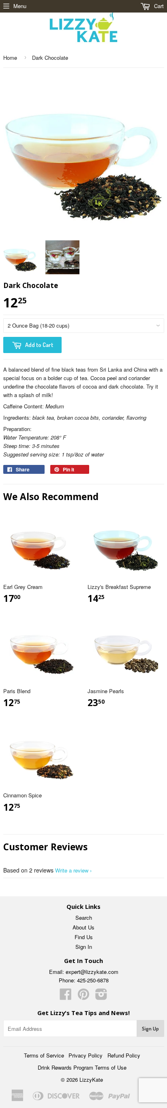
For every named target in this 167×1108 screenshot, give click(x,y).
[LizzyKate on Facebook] (66, 997)
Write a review (71, 870)
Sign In (83, 946)
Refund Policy (123, 1055)
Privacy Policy (86, 1055)
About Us (83, 927)
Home (10, 57)
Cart (158, 6)
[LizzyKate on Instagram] (101, 997)
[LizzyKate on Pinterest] (83, 997)
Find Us (84, 937)
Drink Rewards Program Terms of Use (82, 1067)
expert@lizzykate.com (92, 972)
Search (83, 917)
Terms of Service (44, 1055)
